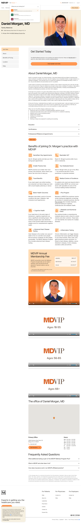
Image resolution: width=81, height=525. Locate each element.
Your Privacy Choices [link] (73, 519)
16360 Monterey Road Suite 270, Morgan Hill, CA (15, 30)
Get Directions (34, 447)
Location (5, 62)
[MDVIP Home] (5, 3)
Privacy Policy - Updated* (58, 519)
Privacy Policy (6, 520)
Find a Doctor (75, 7)
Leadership (44, 500)
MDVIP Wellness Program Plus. (18, 33)
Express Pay (44, 512)
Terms (66, 519)
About (4, 53)
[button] (54, 418)
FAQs (4, 66)
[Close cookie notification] (23, 508)
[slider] (49, 303)
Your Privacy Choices (6, 514)
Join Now (5, 49)
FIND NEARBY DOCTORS (54, 63)
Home (2, 7)
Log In (78, 2)
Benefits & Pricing (8, 57)
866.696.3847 (65, 2)
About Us (44, 498)
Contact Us (44, 509)
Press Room (44, 503)
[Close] (38, 6)
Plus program (59, 202)
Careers (43, 506)
